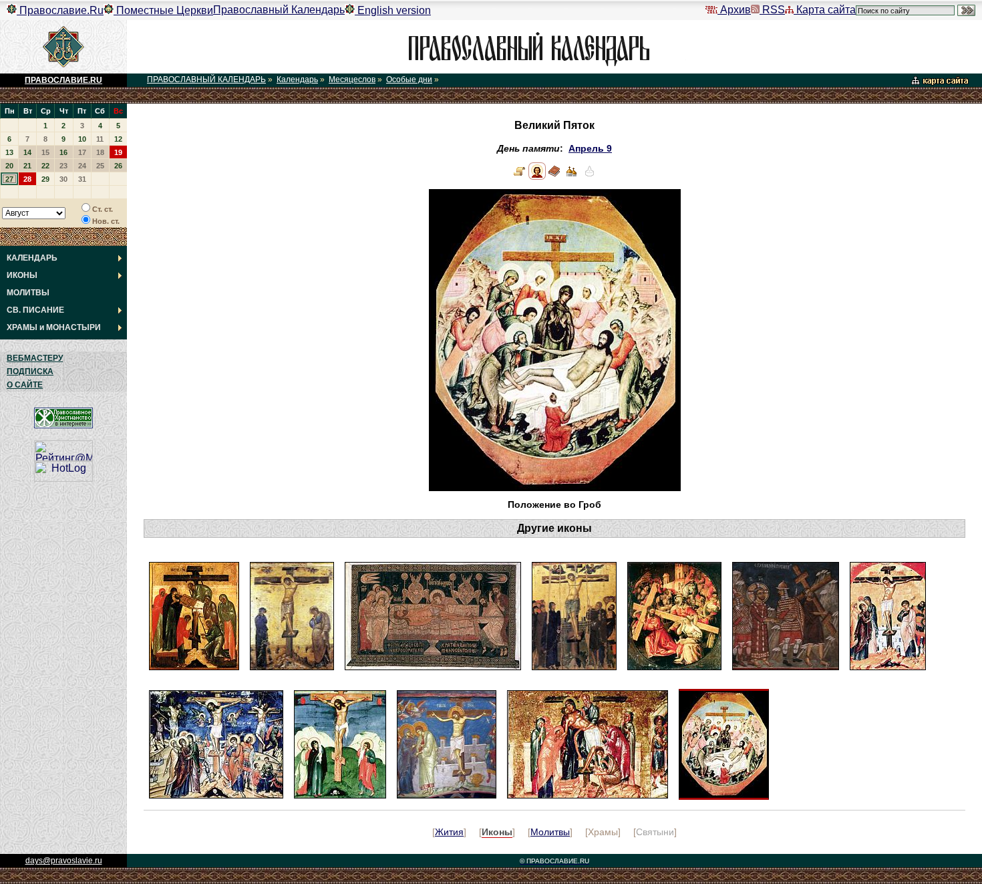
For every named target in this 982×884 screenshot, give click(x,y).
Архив (734, 9)
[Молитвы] (554, 177)
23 (63, 166)
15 (45, 152)
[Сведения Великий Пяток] (519, 177)
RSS (772, 9)
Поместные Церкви (163, 10)
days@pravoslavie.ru (63, 860)
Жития (449, 832)
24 (82, 166)
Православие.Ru (60, 10)
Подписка (30, 371)
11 (100, 139)
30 (63, 179)
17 (82, 152)
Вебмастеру (35, 358)
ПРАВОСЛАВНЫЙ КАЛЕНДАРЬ (206, 79)
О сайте (25, 385)
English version (393, 10)
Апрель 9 (590, 149)
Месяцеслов (352, 79)
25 (100, 166)
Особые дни (409, 79)
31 (82, 179)
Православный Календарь (279, 9)
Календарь (297, 79)
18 (100, 152)
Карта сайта (825, 9)
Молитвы (550, 832)
